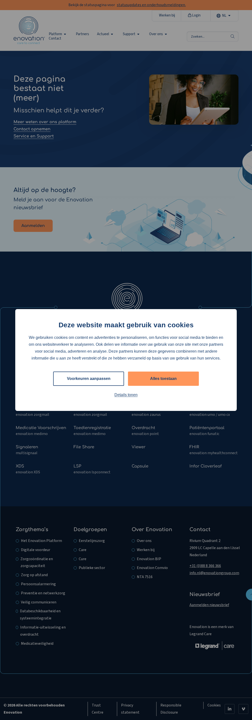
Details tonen (126, 395)
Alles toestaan (163, 378)
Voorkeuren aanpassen (88, 378)
